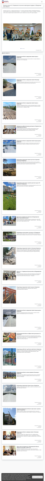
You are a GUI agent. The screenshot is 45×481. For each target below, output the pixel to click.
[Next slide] (39, 32)
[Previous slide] (6, 32)
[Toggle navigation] (42, 2)
